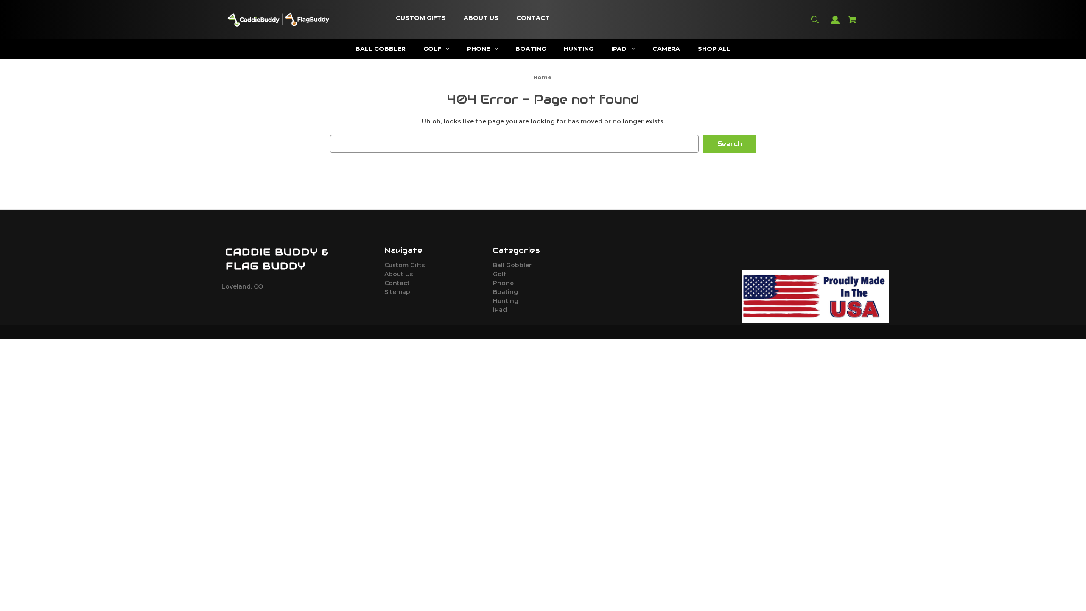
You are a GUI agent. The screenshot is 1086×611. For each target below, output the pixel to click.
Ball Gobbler (512, 265)
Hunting (505, 301)
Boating (505, 292)
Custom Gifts (404, 265)
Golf (499, 274)
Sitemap (397, 292)
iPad (500, 310)
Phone (503, 283)
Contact (397, 283)
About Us (398, 274)
